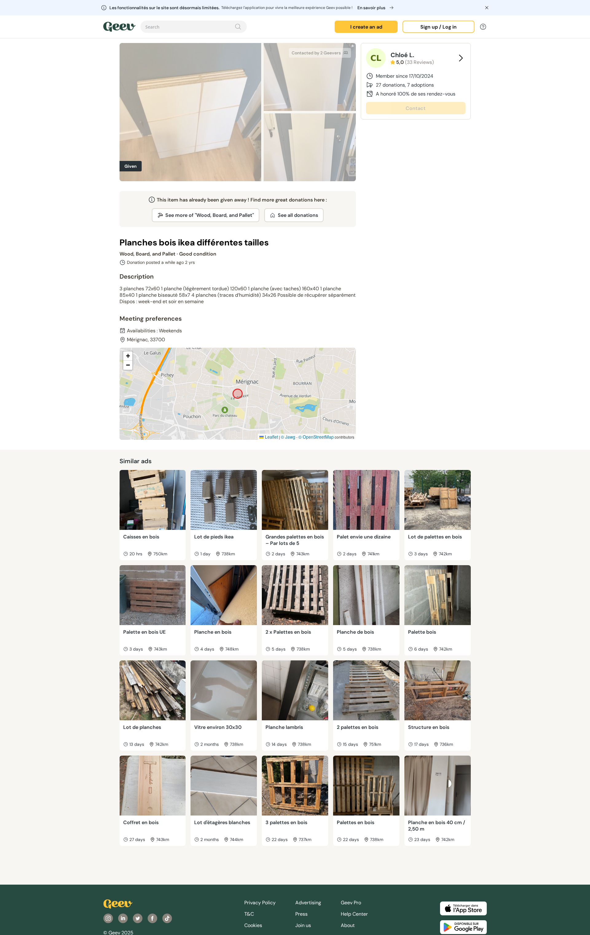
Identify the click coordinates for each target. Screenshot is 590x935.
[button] (127, 356)
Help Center (354, 914)
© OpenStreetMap (316, 437)
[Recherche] (238, 27)
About (348, 925)
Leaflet (271, 437)
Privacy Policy (260, 902)
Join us (303, 925)
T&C (249, 914)
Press (301, 914)
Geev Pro (351, 902)
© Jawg (288, 437)
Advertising (308, 902)
